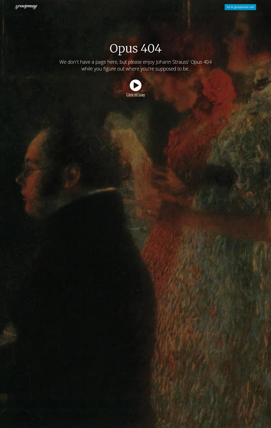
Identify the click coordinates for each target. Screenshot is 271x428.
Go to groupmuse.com (240, 7)
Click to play (135, 94)
